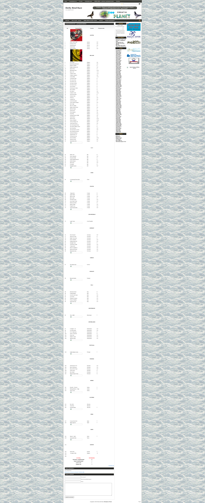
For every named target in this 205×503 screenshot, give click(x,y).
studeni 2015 (118, 77)
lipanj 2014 (118, 90)
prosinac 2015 (119, 76)
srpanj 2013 (118, 99)
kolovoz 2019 (118, 57)
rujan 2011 (118, 115)
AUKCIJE (67, 20)
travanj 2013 (118, 102)
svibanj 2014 (118, 91)
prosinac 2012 (119, 105)
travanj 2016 (118, 73)
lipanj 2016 (118, 72)
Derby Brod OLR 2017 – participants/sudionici (76, 23)
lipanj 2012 (118, 110)
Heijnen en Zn (119, 137)
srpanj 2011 (118, 117)
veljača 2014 (118, 94)
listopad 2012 (118, 107)
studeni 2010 (118, 125)
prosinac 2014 (119, 85)
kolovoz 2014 (118, 88)
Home (65, 1)
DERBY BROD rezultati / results (90, 20)
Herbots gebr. (118, 138)
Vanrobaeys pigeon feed (121, 141)
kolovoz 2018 (118, 60)
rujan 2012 (118, 108)
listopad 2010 (118, 126)
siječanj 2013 (118, 104)
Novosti (101, 20)
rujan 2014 (118, 87)
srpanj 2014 (118, 89)
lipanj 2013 (118, 100)
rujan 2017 (118, 65)
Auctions (118, 1)
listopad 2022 (118, 50)
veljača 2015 (118, 83)
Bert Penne (118, 136)
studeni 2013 (118, 95)
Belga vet (118, 135)
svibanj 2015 (118, 81)
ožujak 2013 (118, 103)
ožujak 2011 (118, 121)
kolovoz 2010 (118, 128)
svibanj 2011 (118, 119)
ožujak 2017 (118, 67)
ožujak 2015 (118, 82)
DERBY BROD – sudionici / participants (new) (104, 1)
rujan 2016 (118, 69)
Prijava (139, 501)
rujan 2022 (118, 51)
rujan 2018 (118, 59)
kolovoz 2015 (118, 79)
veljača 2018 (118, 64)
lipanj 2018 (118, 62)
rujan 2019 (118, 56)
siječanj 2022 (118, 53)
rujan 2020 (118, 54)
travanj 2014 (118, 92)
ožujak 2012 (118, 111)
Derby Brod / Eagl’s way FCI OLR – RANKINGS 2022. (121, 40)
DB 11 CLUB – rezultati (76, 20)
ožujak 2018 (118, 63)
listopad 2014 (118, 86)
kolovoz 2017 (118, 66)
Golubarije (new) (88, 1)
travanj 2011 (118, 120)
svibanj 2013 (118, 101)
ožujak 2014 (118, 93)
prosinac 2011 (119, 114)
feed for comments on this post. (71, 472)
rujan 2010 (118, 127)
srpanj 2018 (118, 61)
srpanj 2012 (118, 109)
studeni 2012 (118, 106)
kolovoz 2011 (118, 116)
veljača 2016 (118, 75)
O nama (80, 1)
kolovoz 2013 (118, 98)
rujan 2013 (118, 97)
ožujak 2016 (118, 74)
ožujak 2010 (118, 130)
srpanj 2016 (118, 71)
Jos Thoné (118, 139)
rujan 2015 (118, 78)
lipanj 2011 (118, 118)
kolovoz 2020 (118, 55)
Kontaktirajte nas (73, 1)
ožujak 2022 (118, 52)
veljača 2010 (118, 131)
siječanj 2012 (118, 113)
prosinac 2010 (119, 124)
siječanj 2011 (118, 123)
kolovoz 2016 (118, 70)
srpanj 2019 (118, 58)
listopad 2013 (118, 96)
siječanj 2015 (118, 84)
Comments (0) (111, 465)
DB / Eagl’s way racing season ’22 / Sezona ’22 (121, 46)
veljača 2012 (118, 112)
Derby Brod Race (74, 8)
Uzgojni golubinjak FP (110, 20)
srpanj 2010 (118, 129)
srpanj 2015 (118, 80)
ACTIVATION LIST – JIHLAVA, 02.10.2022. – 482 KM (120, 43)
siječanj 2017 (118, 68)
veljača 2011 (118, 122)
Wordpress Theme (108, 501)
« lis (116, 35)
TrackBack (81, 472)
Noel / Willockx (119, 140)
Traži (122, 3)
